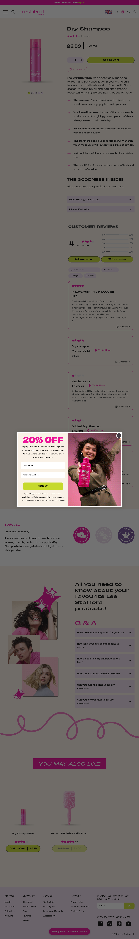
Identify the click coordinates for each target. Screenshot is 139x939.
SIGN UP (43, 486)
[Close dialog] (119, 435)
